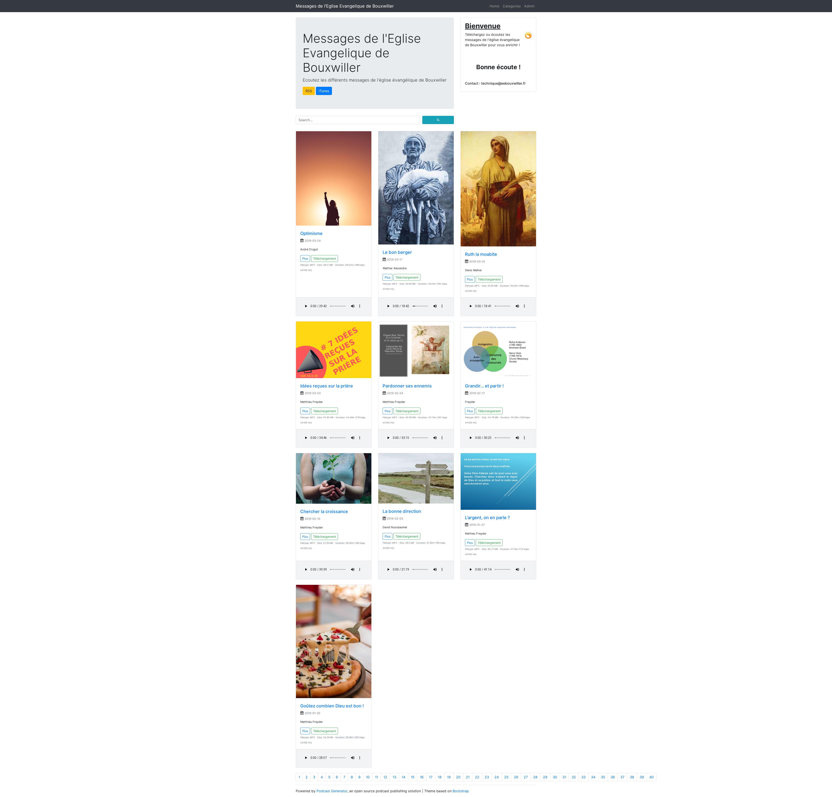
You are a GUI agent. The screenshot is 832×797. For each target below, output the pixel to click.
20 (458, 777)
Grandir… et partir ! (484, 386)
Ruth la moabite (481, 254)
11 (376, 777)
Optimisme (311, 233)
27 (526, 777)
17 (430, 777)
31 (564, 777)
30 (555, 777)
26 (516, 777)
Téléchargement (324, 258)
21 (468, 777)
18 (440, 777)
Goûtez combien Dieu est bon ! (332, 705)
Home (494, 6)
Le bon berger (397, 252)
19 (449, 777)
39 (642, 777)
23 (487, 777)
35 (603, 777)
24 (496, 777)
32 (574, 777)
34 (593, 777)
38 (632, 777)
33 (583, 777)
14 (403, 777)
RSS (309, 91)
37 (622, 777)
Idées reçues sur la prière (326, 386)
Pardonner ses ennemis (407, 386)
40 (651, 777)
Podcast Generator (332, 791)
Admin (529, 6)
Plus (305, 258)
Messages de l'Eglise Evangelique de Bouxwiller (345, 6)
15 (412, 777)
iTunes (324, 91)
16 (422, 777)
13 (394, 777)
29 (545, 777)
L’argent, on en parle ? (487, 517)
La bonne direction (402, 511)
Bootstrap (461, 791)
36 (613, 777)
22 (477, 777)
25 (506, 777)
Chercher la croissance (324, 511)
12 (385, 777)
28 (535, 777)
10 (368, 777)
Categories (512, 6)
